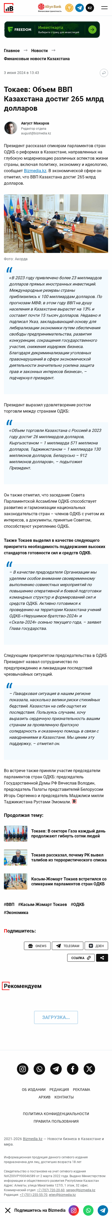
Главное (12, 50)
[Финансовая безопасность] (49, 7)
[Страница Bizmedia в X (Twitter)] (89, 1069)
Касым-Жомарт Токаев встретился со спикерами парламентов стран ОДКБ (69, 881)
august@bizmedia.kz (36, 133)
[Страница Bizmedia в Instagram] (22, 1069)
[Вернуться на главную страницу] (104, 73)
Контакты (64, 1097)
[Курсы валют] (69, 7)
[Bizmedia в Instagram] (74, 1210)
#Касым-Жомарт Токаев (42, 905)
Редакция (59, 1089)
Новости (39, 50)
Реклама (81, 1089)
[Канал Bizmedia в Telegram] (56, 1069)
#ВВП (9, 905)
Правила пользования (56, 1121)
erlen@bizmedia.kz (62, 1195)
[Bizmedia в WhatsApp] (88, 1210)
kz (90, 8)
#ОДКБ (77, 905)
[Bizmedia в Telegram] (103, 1210)
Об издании (34, 1089)
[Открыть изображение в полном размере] (56, 223)
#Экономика (16, 913)
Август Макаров (35, 123)
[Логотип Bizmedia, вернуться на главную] (8, 8)
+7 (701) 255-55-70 (33, 1195)
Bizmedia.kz (35, 170)
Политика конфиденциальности (56, 1114)
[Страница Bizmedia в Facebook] (72, 1069)
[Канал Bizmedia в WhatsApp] (39, 1069)
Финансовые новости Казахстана (37, 58)
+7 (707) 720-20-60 (51, 1190)
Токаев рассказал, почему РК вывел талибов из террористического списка (69, 857)
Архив (45, 1097)
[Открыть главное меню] (104, 7)
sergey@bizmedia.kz (80, 1190)
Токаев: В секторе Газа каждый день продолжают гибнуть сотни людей (68, 833)
